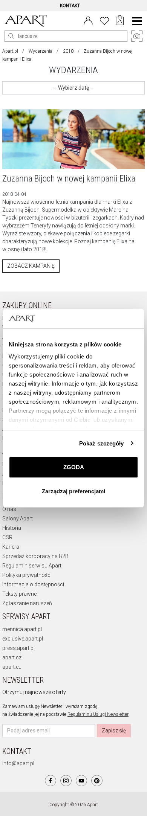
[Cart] (120, 21)
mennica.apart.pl (22, 629)
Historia (11, 528)
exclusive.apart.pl (22, 639)
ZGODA (73, 467)
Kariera (10, 547)
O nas (9, 509)
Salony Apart (17, 519)
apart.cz (11, 657)
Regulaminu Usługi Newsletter (98, 714)
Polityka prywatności (27, 575)
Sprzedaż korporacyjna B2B (35, 556)
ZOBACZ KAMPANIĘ (31, 266)
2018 (68, 51)
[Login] (88, 20)
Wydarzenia (40, 51)
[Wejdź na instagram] (66, 780)
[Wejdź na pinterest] (97, 780)
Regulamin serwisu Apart (31, 566)
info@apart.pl (18, 763)
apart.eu (11, 667)
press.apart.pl (18, 648)
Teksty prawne (19, 594)
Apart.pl (10, 51)
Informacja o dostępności (33, 584)
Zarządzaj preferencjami (73, 491)
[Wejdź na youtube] (81, 780)
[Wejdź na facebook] (50, 780)
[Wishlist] (104, 20)
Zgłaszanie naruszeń (27, 603)
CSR (7, 537)
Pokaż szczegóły (101, 443)
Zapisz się (114, 731)
